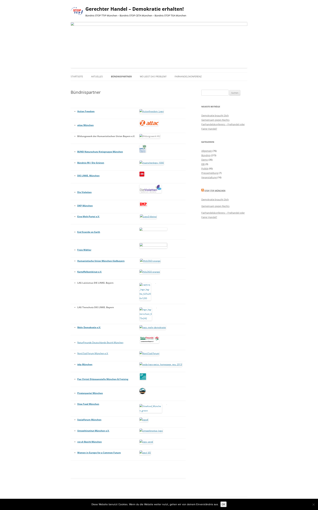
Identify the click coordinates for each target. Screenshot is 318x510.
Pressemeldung (209, 173)
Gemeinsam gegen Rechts (215, 120)
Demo (204, 159)
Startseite (77, 76)
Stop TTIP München (214, 190)
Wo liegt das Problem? (153, 76)
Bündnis (205, 155)
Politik (204, 168)
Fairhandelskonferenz (188, 76)
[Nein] (313, 504)
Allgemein (206, 151)
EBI (203, 164)
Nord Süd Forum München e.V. (92, 353)
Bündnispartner (121, 76)
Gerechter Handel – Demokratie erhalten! (134, 9)
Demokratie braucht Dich (215, 115)
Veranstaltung (209, 177)
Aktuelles (97, 76)
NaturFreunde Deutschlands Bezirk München (100, 342)
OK (223, 504)
